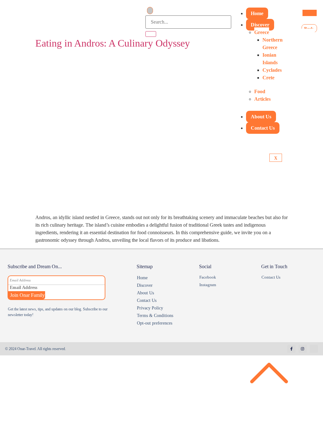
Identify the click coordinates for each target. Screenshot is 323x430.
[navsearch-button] (150, 10)
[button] (164, 285)
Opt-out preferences (154, 323)
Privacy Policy (150, 308)
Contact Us (263, 128)
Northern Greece (272, 43)
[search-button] (150, 34)
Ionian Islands (270, 58)
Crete (268, 77)
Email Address (20, 280)
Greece (261, 32)
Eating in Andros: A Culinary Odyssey (112, 43)
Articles (262, 99)
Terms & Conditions (155, 315)
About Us (261, 116)
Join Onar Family (27, 295)
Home (257, 13)
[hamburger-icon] (309, 13)
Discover (260, 24)
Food (259, 91)
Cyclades (272, 70)
